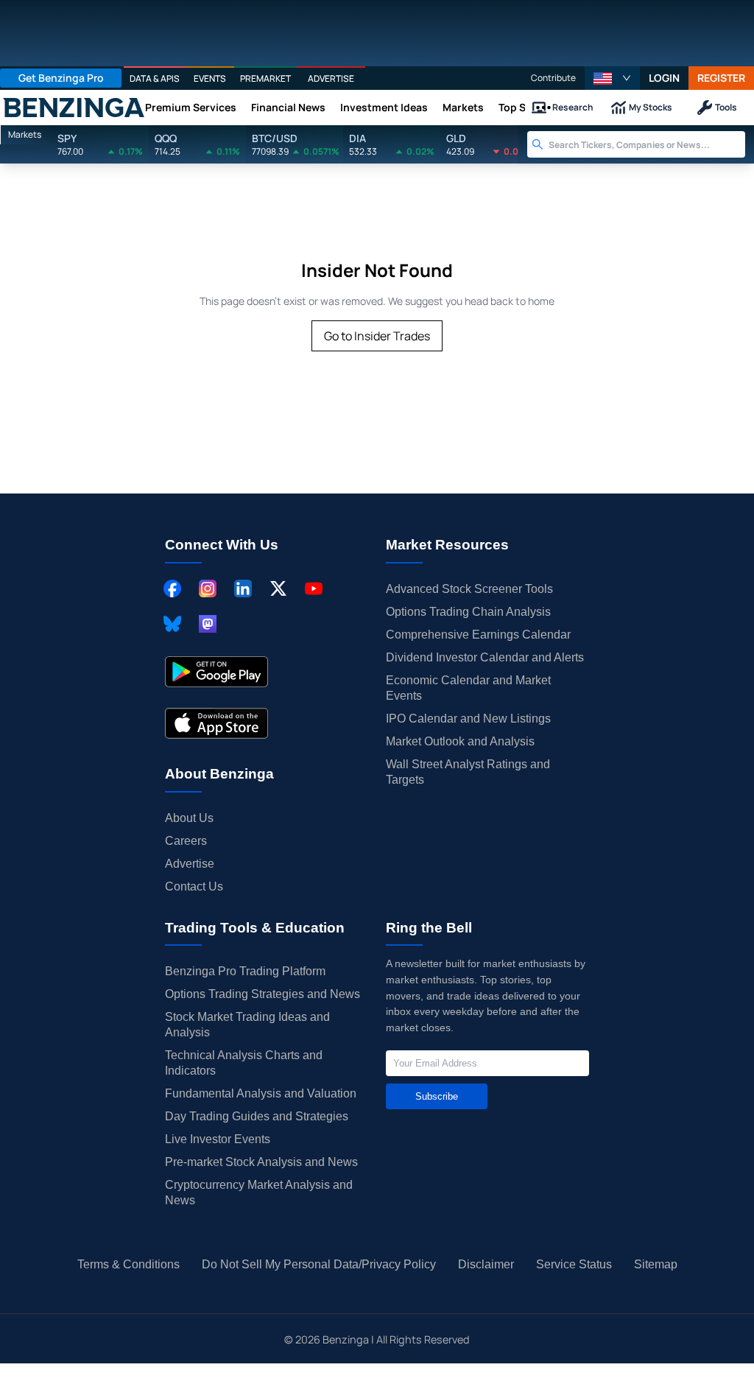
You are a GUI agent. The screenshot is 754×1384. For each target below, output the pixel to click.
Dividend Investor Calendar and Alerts (485, 657)
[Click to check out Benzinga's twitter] (278, 588)
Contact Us (194, 886)
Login (664, 78)
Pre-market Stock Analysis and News (261, 1162)
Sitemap (655, 1264)
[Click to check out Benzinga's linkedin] (243, 588)
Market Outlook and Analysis (460, 741)
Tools (726, 107)
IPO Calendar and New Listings (468, 718)
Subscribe (436, 1096)
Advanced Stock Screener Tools (469, 589)
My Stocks (650, 107)
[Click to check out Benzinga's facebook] (172, 588)
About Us (189, 818)
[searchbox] (647, 144)
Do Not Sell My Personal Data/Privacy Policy (319, 1264)
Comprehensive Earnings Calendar (478, 634)
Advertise (189, 863)
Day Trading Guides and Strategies (256, 1116)
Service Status (574, 1264)
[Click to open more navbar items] (543, 107)
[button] (612, 78)
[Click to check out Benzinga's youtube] (313, 588)
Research (572, 107)
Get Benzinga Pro (61, 78)
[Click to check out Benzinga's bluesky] (172, 624)
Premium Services (190, 107)
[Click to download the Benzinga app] (216, 671)
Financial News (288, 107)
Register (721, 78)
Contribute (553, 77)
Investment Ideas (384, 107)
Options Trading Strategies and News (262, 994)
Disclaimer (486, 1264)
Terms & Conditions (128, 1264)
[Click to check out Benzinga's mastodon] (207, 624)
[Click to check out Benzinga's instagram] (207, 588)
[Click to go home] (73, 107)
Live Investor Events (217, 1139)
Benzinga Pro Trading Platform (245, 971)
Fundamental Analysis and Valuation (260, 1093)
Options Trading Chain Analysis (468, 611)
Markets (463, 107)
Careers (186, 841)
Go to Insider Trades (377, 336)
